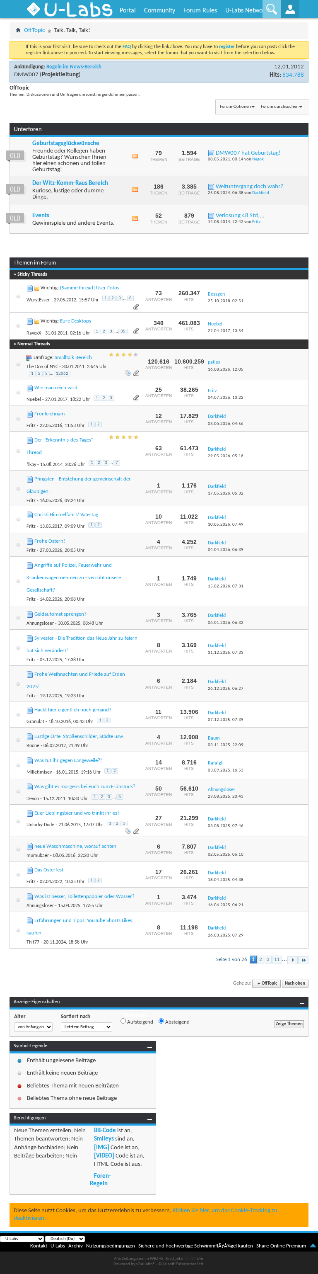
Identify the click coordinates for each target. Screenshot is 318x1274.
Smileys (104, 1139)
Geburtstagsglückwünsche (65, 144)
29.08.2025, (225, 796)
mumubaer (37, 855)
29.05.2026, (225, 456)
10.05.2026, (225, 524)
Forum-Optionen (235, 106)
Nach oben (295, 983)
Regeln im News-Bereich (73, 67)
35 (122, 331)
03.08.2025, (225, 826)
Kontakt (38, 1246)
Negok (258, 159)
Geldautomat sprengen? (60, 614)
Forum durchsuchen (280, 106)
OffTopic (34, 30)
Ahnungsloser (40, 623)
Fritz (256, 222)
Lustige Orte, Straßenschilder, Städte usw (78, 736)
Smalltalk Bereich (73, 357)
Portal (128, 10)
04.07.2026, (225, 398)
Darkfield (260, 193)
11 (277, 959)
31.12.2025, (225, 652)
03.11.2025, (225, 745)
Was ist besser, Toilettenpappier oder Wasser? (84, 896)
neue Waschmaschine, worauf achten (75, 846)
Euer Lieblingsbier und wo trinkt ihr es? (77, 813)
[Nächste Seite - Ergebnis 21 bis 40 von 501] (292, 960)
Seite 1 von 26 (231, 959)
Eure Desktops (75, 321)
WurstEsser (38, 300)
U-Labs (58, 1246)
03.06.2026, (225, 424)
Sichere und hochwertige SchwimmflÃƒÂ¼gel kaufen (195, 1246)
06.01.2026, (225, 623)
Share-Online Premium (281, 1246)
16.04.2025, (225, 905)
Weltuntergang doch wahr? (249, 187)
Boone (32, 745)
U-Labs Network (246, 10)
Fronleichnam (49, 414)
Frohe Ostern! (49, 541)
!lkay (31, 464)
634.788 (293, 75)
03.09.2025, (225, 770)
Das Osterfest (48, 870)
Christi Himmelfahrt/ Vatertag (66, 514)
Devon (32, 798)
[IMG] (101, 1148)
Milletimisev (39, 772)
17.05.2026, (225, 493)
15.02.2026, (225, 586)
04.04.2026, (225, 550)
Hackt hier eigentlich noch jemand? (72, 710)
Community (159, 10)
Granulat (35, 721)
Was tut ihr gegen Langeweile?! (68, 760)
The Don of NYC (42, 366)
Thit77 (32, 942)
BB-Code (105, 1131)
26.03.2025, (225, 935)
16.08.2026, (225, 369)
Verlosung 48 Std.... (240, 216)
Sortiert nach (75, 1016)
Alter (20, 1016)
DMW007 (26, 75)
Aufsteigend (139, 1022)
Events (40, 216)
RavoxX (33, 333)
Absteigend (177, 1022)
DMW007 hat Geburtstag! (248, 153)
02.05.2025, (225, 854)
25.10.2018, (225, 301)
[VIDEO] (104, 1156)
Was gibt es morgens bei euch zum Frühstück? (84, 786)
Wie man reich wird (55, 388)
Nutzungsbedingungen (110, 1246)
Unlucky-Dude (40, 825)
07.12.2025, (225, 720)
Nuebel (33, 399)
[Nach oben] (313, 1246)
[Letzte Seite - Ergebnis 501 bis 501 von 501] (303, 960)
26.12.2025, (225, 689)
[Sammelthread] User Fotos (89, 288)
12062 (62, 373)
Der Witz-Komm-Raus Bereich (70, 183)
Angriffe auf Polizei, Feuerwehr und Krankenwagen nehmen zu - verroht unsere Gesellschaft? (73, 578)
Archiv (75, 1246)
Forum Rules (200, 10)
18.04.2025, (225, 880)
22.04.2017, (225, 331)
